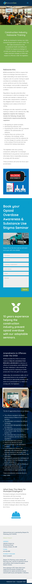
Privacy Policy (7, 538)
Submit (25, 289)
